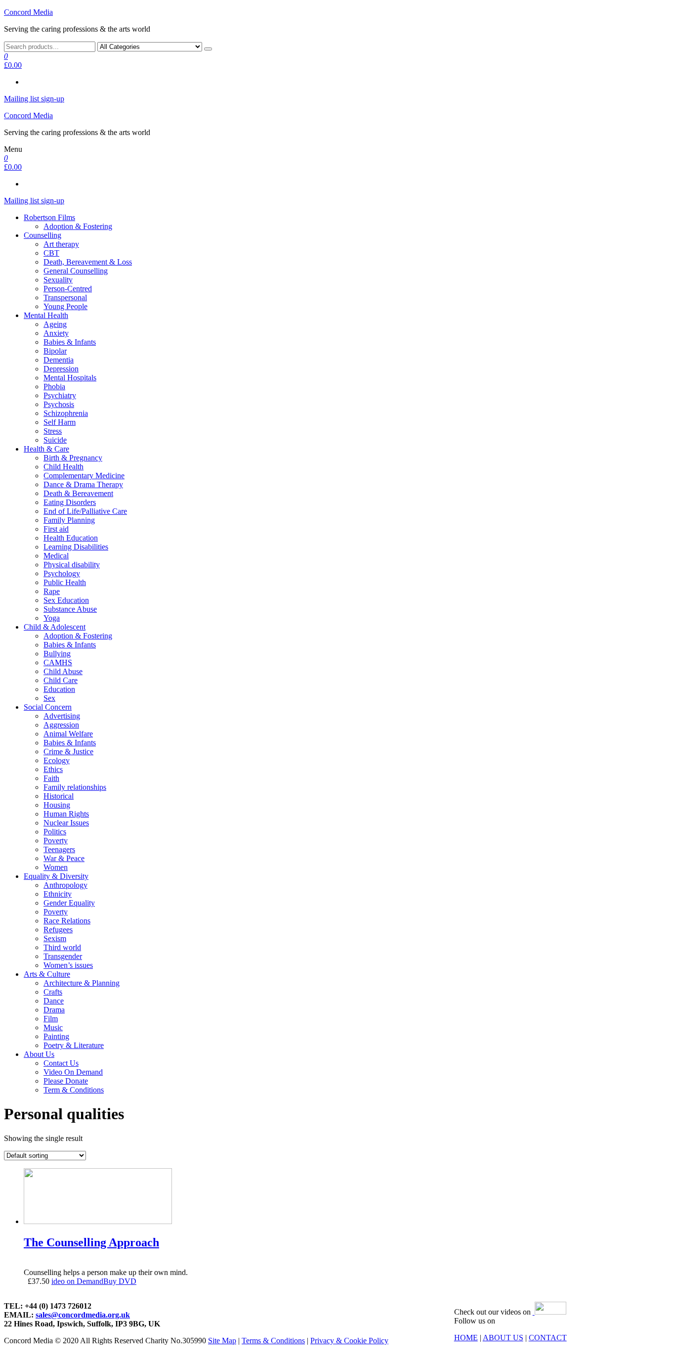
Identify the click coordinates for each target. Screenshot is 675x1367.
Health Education (70, 538)
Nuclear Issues (66, 823)
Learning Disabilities (75, 547)
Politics (54, 831)
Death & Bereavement (78, 493)
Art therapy (61, 244)
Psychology (61, 573)
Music (53, 1027)
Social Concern (48, 707)
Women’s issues (68, 965)
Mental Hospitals (69, 377)
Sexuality (58, 279)
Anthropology (65, 885)
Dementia (58, 360)
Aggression (61, 725)
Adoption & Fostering (77, 226)
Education (59, 689)
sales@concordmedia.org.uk (83, 1315)
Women (55, 867)
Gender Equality (69, 903)
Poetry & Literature (73, 1045)
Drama (54, 1009)
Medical (56, 555)
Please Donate (65, 1081)
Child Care (60, 680)
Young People (65, 306)
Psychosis (58, 404)
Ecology (56, 760)
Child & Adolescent (54, 627)
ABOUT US (503, 1337)
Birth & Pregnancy (72, 458)
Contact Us (61, 1063)
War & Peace (63, 858)
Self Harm (59, 422)
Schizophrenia (65, 413)
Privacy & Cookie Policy (349, 1340)
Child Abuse (63, 671)
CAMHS (57, 662)
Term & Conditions (73, 1090)
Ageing (55, 324)
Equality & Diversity (56, 876)
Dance (53, 1001)
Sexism (54, 938)
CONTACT (548, 1337)
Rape (51, 591)
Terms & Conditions (273, 1340)
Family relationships (74, 787)
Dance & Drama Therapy (83, 484)
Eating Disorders (69, 502)
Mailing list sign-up (34, 98)
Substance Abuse (70, 609)
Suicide (55, 440)
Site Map (222, 1340)
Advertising (61, 716)
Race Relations (66, 920)
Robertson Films (49, 217)
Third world (62, 947)
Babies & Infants (69, 342)
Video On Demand (73, 1072)
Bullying (57, 653)
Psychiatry (59, 395)
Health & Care (46, 449)
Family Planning (69, 520)
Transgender (62, 956)
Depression (61, 369)
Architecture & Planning (81, 983)
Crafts (52, 992)
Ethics (53, 769)
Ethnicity (57, 894)
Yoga (51, 618)
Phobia (54, 386)
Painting (56, 1036)
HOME (466, 1337)
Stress (52, 431)
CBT (51, 253)
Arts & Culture (47, 974)
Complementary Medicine (84, 475)
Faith (51, 778)
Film (50, 1018)
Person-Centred (67, 288)
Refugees (58, 929)
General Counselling (75, 271)
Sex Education (66, 600)
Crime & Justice (68, 751)
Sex (49, 698)
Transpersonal (65, 297)
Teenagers (59, 849)
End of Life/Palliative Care (85, 511)
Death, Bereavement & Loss (87, 262)
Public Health (64, 582)
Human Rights (66, 814)
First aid (56, 529)
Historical (58, 796)
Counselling (42, 235)
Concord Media (28, 12)
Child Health (63, 466)
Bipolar (55, 351)
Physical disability (71, 564)
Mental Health (46, 315)
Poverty (55, 840)
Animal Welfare (68, 733)
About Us (39, 1054)
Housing (56, 805)
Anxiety (56, 333)
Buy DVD (119, 1281)
